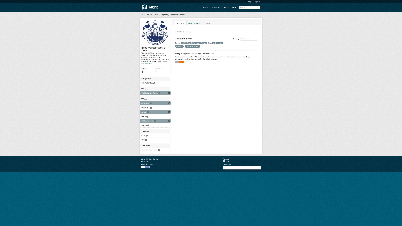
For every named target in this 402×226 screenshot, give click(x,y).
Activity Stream (195, 23)
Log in (250, 2)
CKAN (226, 161)
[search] (254, 31)
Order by (236, 39)
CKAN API (144, 162)
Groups (226, 7)
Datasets (205, 7)
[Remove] (205, 43)
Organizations (215, 7)
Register (257, 2)
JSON (181, 62)
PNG (177, 62)
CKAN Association (147, 164)
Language (226, 165)
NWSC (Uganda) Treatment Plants (170, 14)
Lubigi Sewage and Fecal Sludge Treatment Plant (194, 54)
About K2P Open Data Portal (150, 159)
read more (148, 63)
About (234, 7)
